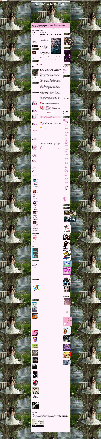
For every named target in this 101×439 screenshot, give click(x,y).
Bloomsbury (34, 102)
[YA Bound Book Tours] (67, 274)
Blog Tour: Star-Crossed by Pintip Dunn (66, 175)
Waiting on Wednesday (34, 167)
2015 (64, 198)
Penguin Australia (35, 147)
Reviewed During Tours (48, 117)
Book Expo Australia (35, 104)
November (66, 122)
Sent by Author (34, 156)
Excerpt (34, 123)
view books (37, 244)
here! (35, 265)
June (65, 189)
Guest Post (34, 128)
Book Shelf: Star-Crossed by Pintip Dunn (66, 178)
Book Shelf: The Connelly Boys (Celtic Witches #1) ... (67, 183)
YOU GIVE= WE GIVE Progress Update (35, 175)
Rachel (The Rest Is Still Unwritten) (36, 238)
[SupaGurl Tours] (66, 240)
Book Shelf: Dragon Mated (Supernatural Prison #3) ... (66, 128)
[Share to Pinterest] (51, 116)
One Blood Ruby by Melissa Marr (65, 67)
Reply (42, 124)
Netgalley (34, 143)
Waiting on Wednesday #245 (66, 125)
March (65, 192)
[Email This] (48, 116)
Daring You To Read (35, 118)
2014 (64, 199)
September (66, 186)
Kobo (50, 107)
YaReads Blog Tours (35, 173)
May (65, 190)
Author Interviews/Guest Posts (60, 28)
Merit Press (34, 141)
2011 (64, 202)
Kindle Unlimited (35, 139)
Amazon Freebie (35, 99)
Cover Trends (34, 117)
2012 (64, 201)
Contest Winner (35, 114)
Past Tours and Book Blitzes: (35, 30)
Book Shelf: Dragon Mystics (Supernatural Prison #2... (67, 149)
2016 (64, 197)
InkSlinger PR (34, 137)
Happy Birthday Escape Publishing (35, 130)
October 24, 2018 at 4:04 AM (47, 122)
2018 (64, 120)
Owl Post (34, 144)
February (66, 193)
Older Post (59, 148)
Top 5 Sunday (34, 164)
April (65, 191)
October (66, 123)
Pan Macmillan (34, 145)
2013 (64, 200)
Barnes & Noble (48, 107)
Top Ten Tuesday (35, 165)
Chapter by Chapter (35, 111)
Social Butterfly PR (35, 158)
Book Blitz (34, 103)
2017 (64, 196)
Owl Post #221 (66, 156)
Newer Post (41, 148)
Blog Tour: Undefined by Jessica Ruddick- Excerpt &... (66, 135)
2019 (64, 119)
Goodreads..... (45, 61)
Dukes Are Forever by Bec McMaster (65, 71)
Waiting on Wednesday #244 (66, 152)
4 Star (42, 117)
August (65, 187)
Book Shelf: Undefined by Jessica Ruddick (67, 139)
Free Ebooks (66, 147)
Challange (34, 110)
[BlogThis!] (49, 116)
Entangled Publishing (35, 121)
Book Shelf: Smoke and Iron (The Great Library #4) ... (67, 132)
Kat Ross (43, 126)
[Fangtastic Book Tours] (66, 277)
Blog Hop (34, 101)
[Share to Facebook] (50, 116)
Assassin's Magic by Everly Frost (65, 68)
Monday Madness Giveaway (35, 142)
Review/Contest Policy (45, 28)
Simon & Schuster (35, 157)
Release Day (34, 152)
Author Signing (35, 100)
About (35, 28)
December (66, 121)
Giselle (43, 122)
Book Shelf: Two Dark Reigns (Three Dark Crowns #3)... (66, 172)
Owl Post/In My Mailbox (52, 28)
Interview (34, 138)
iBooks (53, 107)
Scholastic (34, 155)
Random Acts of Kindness (35, 149)
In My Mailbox (34, 136)
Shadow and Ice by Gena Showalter (65, 70)
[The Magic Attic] (67, 315)
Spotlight (34, 160)
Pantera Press (34, 146)
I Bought (34, 134)
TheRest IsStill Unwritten (65, 112)
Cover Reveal (34, 116)
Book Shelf (39, 28)
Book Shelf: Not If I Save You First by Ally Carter (66, 163)
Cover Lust (34, 115)
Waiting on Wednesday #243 (66, 166)
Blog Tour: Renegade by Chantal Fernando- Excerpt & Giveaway (35, 36)
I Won (33, 135)
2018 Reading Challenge (35, 236)
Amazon (44, 107)
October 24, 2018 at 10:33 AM (48, 126)
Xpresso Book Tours (53, 117)
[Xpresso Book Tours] (67, 248)
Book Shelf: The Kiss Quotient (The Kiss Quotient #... (66, 154)
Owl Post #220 (66, 170)
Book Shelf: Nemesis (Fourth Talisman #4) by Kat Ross (66, 144)
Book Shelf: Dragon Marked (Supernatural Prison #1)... (67, 168)
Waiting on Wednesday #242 (66, 180)
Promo (34, 148)
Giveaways (41, 30)
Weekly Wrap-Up (35, 168)
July (65, 188)
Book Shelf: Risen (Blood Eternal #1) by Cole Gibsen (67, 158)
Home (32, 28)
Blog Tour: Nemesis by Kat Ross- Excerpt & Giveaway (67, 141)
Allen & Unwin (35, 98)
